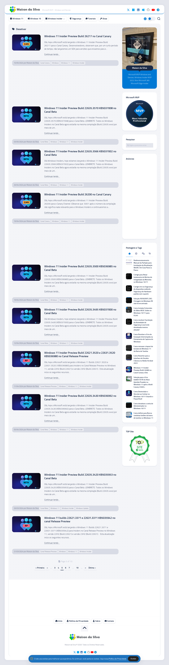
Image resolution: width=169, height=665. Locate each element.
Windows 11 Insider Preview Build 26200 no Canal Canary (77, 194)
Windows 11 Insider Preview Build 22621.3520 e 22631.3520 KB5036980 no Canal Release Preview (79, 354)
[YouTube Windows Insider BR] (153, 10)
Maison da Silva (33, 63)
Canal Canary (45, 63)
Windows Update (82, 508)
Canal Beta (44, 142)
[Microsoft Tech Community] (133, 10)
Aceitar (133, 659)
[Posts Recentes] (136, 254)
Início (59, 621)
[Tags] (149, 254)
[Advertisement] (65, 88)
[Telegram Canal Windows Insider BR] (158, 10)
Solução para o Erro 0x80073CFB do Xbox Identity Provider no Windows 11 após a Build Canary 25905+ (143, 382)
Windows (55, 63)
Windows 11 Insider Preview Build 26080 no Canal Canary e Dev (142, 370)
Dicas (104, 18)
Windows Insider (54, 18)
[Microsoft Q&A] (143, 10)
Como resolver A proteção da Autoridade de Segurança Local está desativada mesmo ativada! (143, 325)
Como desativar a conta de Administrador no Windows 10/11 (143, 406)
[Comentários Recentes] (143, 254)
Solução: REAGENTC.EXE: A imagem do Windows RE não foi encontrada (143, 301)
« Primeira (40, 568)
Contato (110, 621)
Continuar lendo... (52, 54)
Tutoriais (92, 18)
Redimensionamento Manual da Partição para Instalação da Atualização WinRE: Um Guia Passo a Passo (143, 265)
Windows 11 (17, 18)
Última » (92, 568)
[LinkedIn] (138, 10)
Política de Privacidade (78, 621)
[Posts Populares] (129, 254)
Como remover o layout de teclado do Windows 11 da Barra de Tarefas (143, 348)
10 (77, 568)
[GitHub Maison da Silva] (148, 10)
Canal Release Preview (48, 386)
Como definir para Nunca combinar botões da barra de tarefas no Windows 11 (143, 415)
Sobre (97, 621)
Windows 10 (35, 18)
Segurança (76, 18)
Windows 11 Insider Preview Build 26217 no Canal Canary (77, 36)
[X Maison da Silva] (128, 10)
